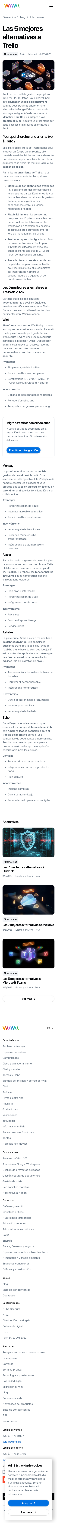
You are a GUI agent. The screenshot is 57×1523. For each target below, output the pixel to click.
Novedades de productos (18, 1404)
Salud (6, 1234)
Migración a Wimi (13, 1386)
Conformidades (11, 1303)
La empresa (10, 1358)
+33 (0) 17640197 (13, 1435)
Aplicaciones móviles (15, 1143)
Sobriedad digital (12, 1381)
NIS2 (6, 1314)
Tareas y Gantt (11, 1075)
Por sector (8, 1200)
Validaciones (10, 1115)
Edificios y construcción (17, 1269)
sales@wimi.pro (12, 1441)
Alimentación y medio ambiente (21, 1257)
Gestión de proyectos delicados (21, 1169)
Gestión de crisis (12, 1181)
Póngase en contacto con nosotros (24, 1352)
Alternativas (37, 17)
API (5, 1415)
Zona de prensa (12, 1369)
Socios (6, 1278)
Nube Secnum (11, 1309)
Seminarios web (12, 1398)
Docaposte (9, 1295)
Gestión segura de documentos (21, 1175)
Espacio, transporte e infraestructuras (25, 1252)
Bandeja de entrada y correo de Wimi (25, 1080)
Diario (6, 1086)
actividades (9, 1120)
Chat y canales (11, 1069)
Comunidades (11, 1057)
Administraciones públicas (18, 1229)
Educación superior (14, 1223)
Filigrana (8, 1103)
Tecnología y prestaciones (18, 1375)
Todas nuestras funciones (18, 1132)
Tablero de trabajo (14, 1046)
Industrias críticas (13, 1212)
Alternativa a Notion (15, 1192)
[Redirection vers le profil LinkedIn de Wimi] (4, 1472)
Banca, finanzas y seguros (19, 1246)
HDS (5, 1331)
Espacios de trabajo (14, 1052)
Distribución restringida (16, 1320)
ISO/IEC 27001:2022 (14, 1337)
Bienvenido (9, 17)
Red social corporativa (16, 1187)
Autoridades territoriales (17, 1217)
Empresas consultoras (16, 1263)
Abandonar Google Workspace (21, 1164)
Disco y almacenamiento (17, 1063)
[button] (51, 6)
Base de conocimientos (16, 1289)
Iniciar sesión (10, 1421)
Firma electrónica (13, 1097)
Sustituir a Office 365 (15, 1158)
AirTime (7, 1092)
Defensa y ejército (13, 1206)
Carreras (8, 1363)
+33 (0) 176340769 (14, 1453)
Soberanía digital (12, 1326)
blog (22, 17)
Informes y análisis (14, 1126)
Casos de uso (10, 1152)
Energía (7, 1240)
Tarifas (7, 1138)
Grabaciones (10, 1109)
